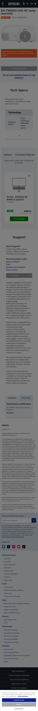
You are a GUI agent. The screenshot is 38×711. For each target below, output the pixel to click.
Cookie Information (23, 696)
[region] (19, 700)
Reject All (19, 704)
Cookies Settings (19, 708)
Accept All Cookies (19, 700)
